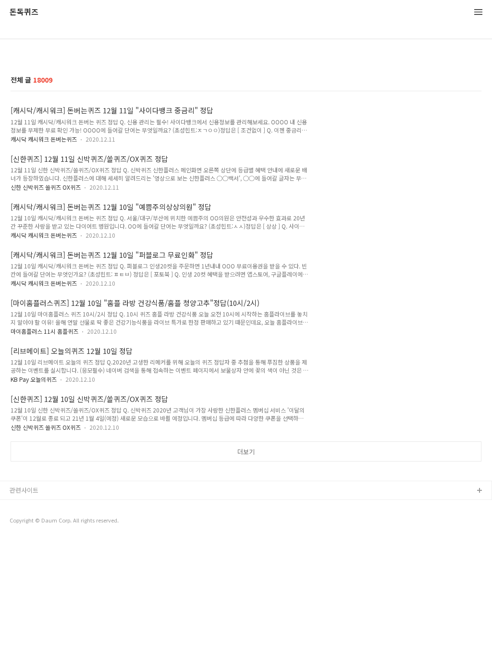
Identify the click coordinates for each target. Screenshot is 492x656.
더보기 (246, 451)
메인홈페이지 (27, 521)
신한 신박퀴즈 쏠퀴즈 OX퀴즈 (46, 187)
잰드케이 (21, 506)
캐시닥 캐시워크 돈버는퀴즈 (44, 139)
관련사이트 (24, 490)
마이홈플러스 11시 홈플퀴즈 (44, 331)
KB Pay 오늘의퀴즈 (34, 379)
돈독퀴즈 (24, 12)
